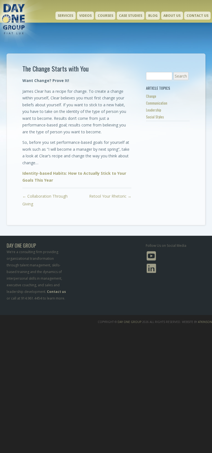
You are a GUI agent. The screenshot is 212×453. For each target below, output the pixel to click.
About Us (172, 15)
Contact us (56, 291)
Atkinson (205, 322)
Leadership (153, 110)
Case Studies (130, 15)
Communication (156, 103)
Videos (85, 15)
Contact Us (197, 15)
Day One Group (129, 322)
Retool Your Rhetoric (110, 196)
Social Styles (155, 117)
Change (151, 96)
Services (65, 15)
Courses (105, 15)
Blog (153, 15)
